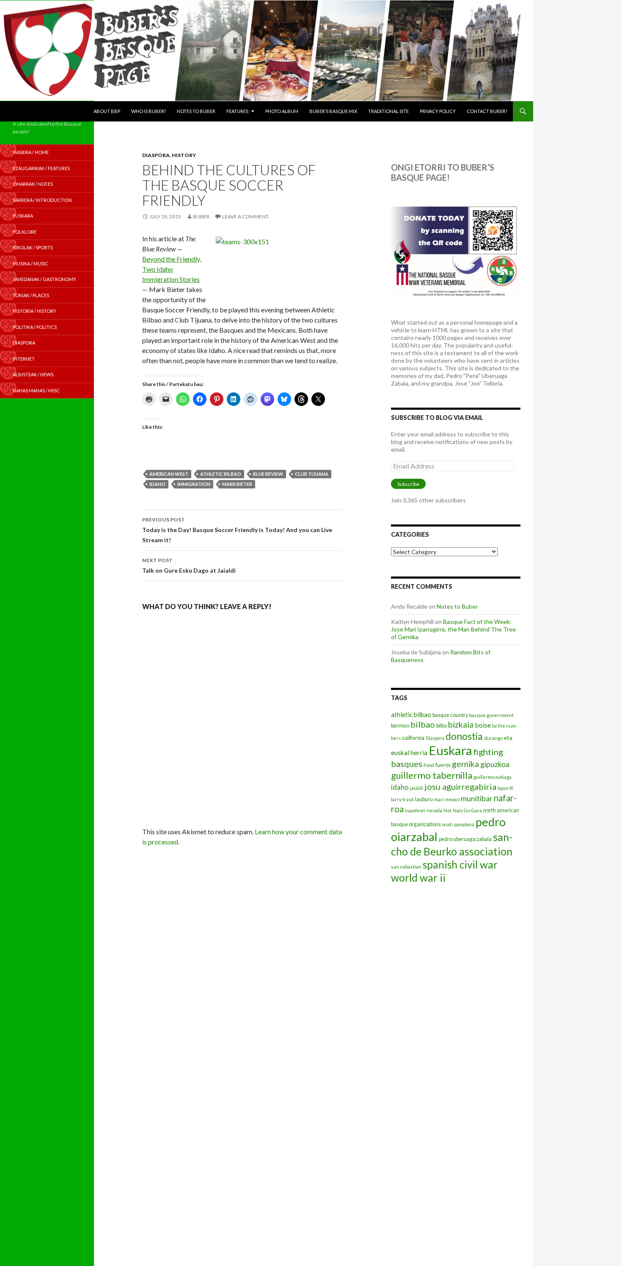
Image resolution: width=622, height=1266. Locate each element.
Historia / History (34, 311)
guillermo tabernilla (431, 775)
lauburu (424, 799)
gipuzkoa (494, 764)
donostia (464, 736)
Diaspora (156, 155)
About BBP (107, 111)
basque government (491, 715)
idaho (157, 484)
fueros (443, 765)
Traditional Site (388, 111)
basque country (450, 715)
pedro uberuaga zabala (465, 839)
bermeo (400, 726)
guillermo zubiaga (492, 777)
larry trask (402, 799)
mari (439, 799)
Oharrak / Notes (33, 184)
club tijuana (311, 474)
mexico (452, 799)
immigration (193, 484)
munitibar (477, 798)
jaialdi (416, 788)
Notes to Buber (196, 111)
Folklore (24, 231)
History (184, 155)
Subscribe (408, 484)
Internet (24, 358)
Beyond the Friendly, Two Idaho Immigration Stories (171, 269)
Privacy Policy (438, 111)
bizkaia (460, 724)
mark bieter (237, 484)
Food (429, 765)
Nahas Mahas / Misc (36, 390)
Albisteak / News (33, 374)
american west (168, 474)
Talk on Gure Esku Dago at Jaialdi (189, 565)
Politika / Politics (35, 327)
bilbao (422, 724)
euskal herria (409, 752)
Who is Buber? (148, 111)
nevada (434, 810)
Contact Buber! (487, 111)
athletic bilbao (220, 474)
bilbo (441, 726)
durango (493, 738)
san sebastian (406, 866)
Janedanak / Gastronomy (44, 279)
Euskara (450, 750)
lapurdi (505, 788)
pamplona (464, 824)
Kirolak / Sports (33, 247)
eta (508, 737)
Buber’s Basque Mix (333, 111)
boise (483, 725)
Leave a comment (245, 216)
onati (447, 824)
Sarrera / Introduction (42, 200)
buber (201, 216)
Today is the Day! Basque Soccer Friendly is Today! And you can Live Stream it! (237, 529)
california (413, 737)
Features (237, 111)
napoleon (415, 810)
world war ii (418, 878)
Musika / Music (30, 263)
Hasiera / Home (31, 152)
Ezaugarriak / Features (41, 168)
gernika (465, 764)
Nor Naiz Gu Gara (462, 810)
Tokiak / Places (31, 295)
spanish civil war (460, 864)
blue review (268, 474)
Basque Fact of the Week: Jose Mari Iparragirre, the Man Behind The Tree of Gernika (453, 629)
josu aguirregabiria (460, 786)
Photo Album (281, 111)
